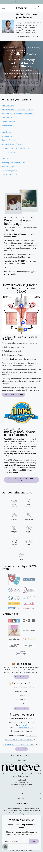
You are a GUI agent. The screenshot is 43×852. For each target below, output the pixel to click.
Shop (21, 793)
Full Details (21, 677)
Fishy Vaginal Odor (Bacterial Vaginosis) (18, 113)
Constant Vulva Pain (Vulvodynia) (15, 148)
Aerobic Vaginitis (8, 167)
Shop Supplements (13, 395)
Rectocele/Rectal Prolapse (12, 144)
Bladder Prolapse (9, 140)
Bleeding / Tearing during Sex (14, 162)
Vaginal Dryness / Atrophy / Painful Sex (18, 109)
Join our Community (21, 755)
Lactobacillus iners (9, 175)
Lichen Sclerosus (8, 121)
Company (21, 798)
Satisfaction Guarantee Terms (21, 479)
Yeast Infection (8, 105)
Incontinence (7, 125)
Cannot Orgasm (8, 152)
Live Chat (23, 725)
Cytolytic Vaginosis (9, 171)
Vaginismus (6, 132)
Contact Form (31, 735)
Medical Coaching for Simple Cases (19, 739)
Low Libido (6, 158)
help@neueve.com (25, 727)
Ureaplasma (7, 136)
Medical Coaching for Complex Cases (18, 744)
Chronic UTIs (7, 117)
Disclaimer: (21, 760)
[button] (5, 847)
